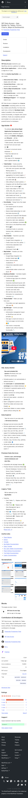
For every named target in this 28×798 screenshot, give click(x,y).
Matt (3, 765)
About (3, 737)
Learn (3, 750)
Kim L (6, 647)
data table (18, 680)
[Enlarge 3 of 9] (11, 580)
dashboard (23, 677)
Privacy (3, 745)
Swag (17, 758)
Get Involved (18, 750)
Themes (17, 740)
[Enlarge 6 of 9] (24, 572)
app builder (17, 677)
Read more (8, 529)
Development (6, 51)
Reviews (5, 43)
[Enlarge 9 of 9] (24, 596)
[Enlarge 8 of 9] (24, 588)
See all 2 (24, 673)
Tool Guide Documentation (11, 553)
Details (5, 39)
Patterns (17, 745)
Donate (17, 755)
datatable (24, 680)
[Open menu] (25, 2)
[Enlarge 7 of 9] (24, 580)
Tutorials (6, 542)
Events (17, 752)
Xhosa (6, 777)
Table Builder (23, 683)
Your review (4, 713)
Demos (6, 539)
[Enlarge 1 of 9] (11, 564)
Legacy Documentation (10, 555)
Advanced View (5, 687)
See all (25, 713)
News (3, 740)
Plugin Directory (5, 6)
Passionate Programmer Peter (11, 29)
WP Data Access (9, 636)
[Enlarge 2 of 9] (11, 572)
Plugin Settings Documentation (12, 551)
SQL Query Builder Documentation (13, 548)
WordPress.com (6, 763)
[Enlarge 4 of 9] (11, 588)
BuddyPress (5, 770)
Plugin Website (8, 537)
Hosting (3, 742)
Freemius (7, 652)
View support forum (6, 728)
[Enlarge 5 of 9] (24, 564)
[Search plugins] (17, 17)
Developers (4, 755)
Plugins (17, 742)
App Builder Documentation (11, 544)
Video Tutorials (8, 546)
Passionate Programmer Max (13, 641)
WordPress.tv (5, 758)
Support (5, 55)
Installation (6, 47)
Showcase (18, 737)
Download (5, 33)
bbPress (4, 768)
